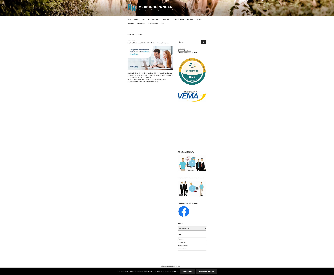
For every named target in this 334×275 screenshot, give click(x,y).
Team (143, 19)
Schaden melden (153, 23)
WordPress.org (182, 248)
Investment (166, 19)
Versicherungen (156, 7)
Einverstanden (187, 271)
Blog (162, 23)
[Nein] (332, 271)
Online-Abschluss (179, 19)
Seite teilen (131, 23)
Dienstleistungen (153, 19)
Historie (136, 19)
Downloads (190, 19)
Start (129, 19)
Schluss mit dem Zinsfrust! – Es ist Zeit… (148, 42)
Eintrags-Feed (182, 242)
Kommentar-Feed (183, 245)
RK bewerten (141, 23)
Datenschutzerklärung (184, 50)
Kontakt (199, 19)
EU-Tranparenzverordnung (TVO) (187, 52)
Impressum (181, 48)
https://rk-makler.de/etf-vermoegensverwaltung (143, 81)
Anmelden (181, 239)
